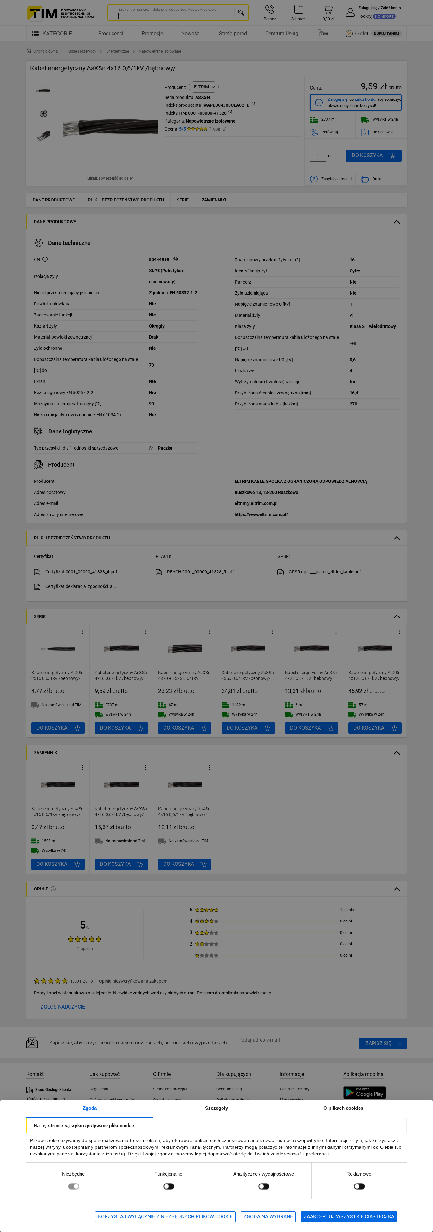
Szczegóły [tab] (216, 1108)
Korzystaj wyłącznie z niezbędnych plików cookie (165, 1217)
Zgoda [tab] (90, 1108)
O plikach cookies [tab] (343, 1108)
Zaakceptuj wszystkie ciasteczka (349, 1217)
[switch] (168, 1186)
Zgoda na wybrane (268, 1217)
